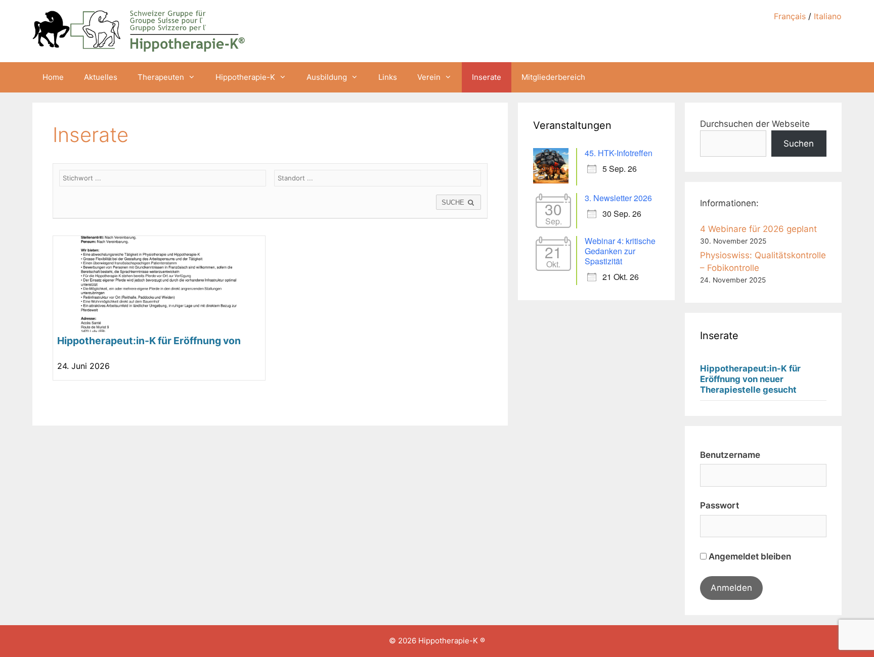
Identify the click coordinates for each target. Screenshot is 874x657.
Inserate (486, 77)
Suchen (798, 143)
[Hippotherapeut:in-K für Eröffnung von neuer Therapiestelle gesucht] (159, 308)
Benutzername (730, 455)
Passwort (719, 505)
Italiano (828, 16)
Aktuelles (100, 77)
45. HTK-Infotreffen (618, 153)
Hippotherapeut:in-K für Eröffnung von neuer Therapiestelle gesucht (750, 379)
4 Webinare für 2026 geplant (758, 229)
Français (790, 16)
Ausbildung (327, 77)
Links (387, 77)
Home (53, 77)
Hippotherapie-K (245, 77)
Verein (429, 77)
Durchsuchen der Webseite (755, 124)
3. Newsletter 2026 (618, 198)
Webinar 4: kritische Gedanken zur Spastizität (620, 251)
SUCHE (454, 202)
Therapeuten (161, 77)
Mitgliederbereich (553, 77)
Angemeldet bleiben (749, 556)
